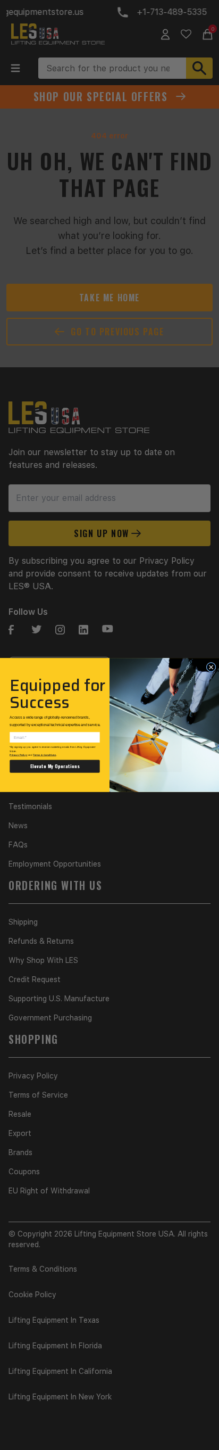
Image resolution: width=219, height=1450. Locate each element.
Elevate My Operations (55, 766)
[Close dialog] (211, 667)
